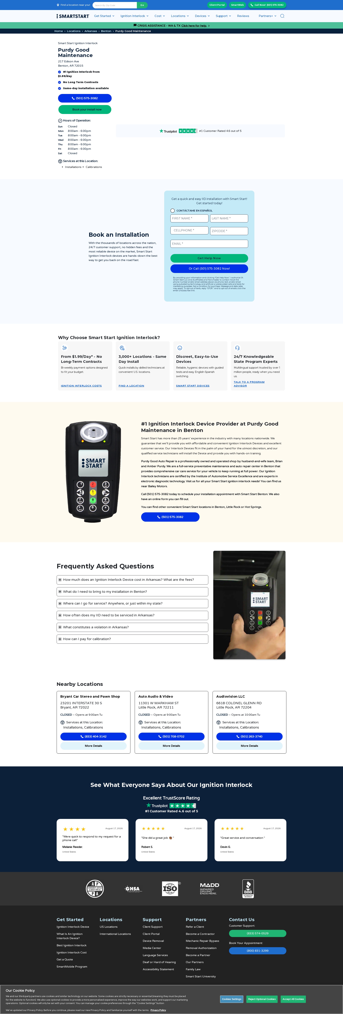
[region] (171, 999)
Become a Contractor (200, 934)
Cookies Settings (231, 999)
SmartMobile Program (72, 966)
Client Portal (217, 5)
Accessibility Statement (158, 969)
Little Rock (233, 507)
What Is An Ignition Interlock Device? (70, 936)
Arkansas (90, 31)
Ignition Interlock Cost (72, 952)
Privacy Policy (158, 1010)
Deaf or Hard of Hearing (159, 962)
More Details (93, 746)
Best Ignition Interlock (71, 945)
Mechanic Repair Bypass (202, 941)
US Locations (109, 927)
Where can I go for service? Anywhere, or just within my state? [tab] (113, 603)
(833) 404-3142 (95, 736)
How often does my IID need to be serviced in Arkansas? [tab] (109, 615)
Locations (73, 31)
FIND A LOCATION (131, 385)
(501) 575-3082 (275, 5)
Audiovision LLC (230, 697)
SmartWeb (237, 5)
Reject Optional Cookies (262, 999)
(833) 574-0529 (258, 933)
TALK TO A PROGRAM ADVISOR (249, 384)
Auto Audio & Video (155, 697)
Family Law (193, 969)
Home (58, 31)
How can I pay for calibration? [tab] (87, 639)
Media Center (152, 948)
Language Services (155, 955)
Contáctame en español (195, 210)
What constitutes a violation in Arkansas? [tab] (96, 627)
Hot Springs (253, 507)
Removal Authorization (201, 948)
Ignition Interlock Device (73, 927)
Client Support (153, 927)
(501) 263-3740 (251, 736)
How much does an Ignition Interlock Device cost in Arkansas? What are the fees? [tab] (128, 580)
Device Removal (153, 941)
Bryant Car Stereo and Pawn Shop (90, 697)
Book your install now (87, 109)
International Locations (115, 934)
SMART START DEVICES (193, 385)
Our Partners (195, 962)
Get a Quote (65, 959)
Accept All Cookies (293, 999)
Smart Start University (201, 976)
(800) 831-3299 (258, 951)
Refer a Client (195, 927)
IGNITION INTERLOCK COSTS (81, 385)
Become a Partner (198, 955)
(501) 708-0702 (173, 736)
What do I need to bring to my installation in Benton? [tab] (105, 592)
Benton (106, 31)
